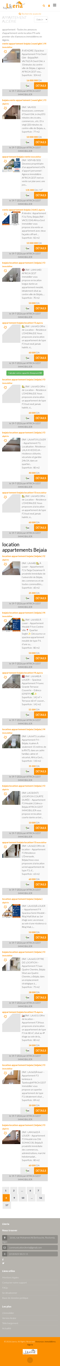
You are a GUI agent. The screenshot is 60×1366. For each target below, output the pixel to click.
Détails (41, 85)
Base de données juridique (15, 1297)
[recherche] (44, 5)
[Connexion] (49, 5)
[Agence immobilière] (27, 85)
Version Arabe (9, 1318)
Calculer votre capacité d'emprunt (23, 373)
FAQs (5, 1287)
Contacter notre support (14, 1282)
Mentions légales (10, 1277)
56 (40, 1197)
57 (7, 1205)
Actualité (6, 1328)
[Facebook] (2, 1259)
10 (23, 1197)
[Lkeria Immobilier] (14, 5)
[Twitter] (3, 1263)
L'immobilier (8, 1313)
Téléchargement (10, 1323)
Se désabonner (9, 1292)
